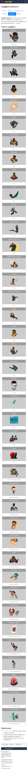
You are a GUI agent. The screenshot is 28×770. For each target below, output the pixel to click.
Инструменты (8, 748)
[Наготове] (14, 333)
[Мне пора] (14, 577)
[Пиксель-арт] (14, 54)
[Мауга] (14, 559)
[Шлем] (14, 455)
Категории (5, 744)
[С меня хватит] (14, 594)
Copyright (9, 761)
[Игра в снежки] (14, 716)
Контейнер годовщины (16, 636)
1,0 (5, 730)
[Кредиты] (15, 23)
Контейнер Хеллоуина (16, 671)
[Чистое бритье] (14, 437)
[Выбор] (14, 176)
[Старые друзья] (14, 612)
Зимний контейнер (16, 706)
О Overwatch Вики (5, 768)
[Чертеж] (14, 420)
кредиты (18, 23)
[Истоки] (14, 281)
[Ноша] (14, 472)
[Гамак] (14, 193)
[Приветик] (14, 350)
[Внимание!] (14, 159)
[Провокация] (14, 368)
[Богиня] (14, 124)
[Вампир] (14, 681)
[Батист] (14, 89)
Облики (10, 11)
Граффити (18, 744)
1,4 (11, 730)
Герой (4, 11)
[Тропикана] (14, 403)
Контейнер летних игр (16, 653)
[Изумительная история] (14, 263)
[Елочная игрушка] (14, 699)
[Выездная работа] (14, 542)
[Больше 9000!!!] (14, 141)
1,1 (6, 730)
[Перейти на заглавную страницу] (7, 2)
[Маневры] (14, 315)
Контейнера (4, 21)
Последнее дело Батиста (14, 497)
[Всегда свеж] (14, 524)
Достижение (14, 44)
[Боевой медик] (14, 507)
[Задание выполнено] (14, 246)
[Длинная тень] (14, 228)
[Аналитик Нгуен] (14, 490)
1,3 (9, 730)
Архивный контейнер (16, 479)
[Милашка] (14, 37)
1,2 (8, 730)
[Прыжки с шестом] (14, 646)
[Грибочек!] (14, 211)
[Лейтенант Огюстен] (14, 298)
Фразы (19, 13)
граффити (24, 18)
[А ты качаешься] (14, 72)
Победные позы (18, 11)
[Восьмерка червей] (14, 629)
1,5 (12, 730)
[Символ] (14, 385)
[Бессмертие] (14, 106)
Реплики (4, 13)
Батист (12, 744)
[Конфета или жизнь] (14, 664)
